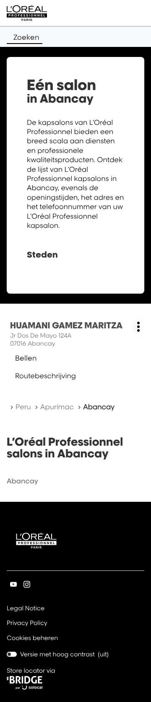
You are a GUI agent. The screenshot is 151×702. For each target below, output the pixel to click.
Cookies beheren (32, 638)
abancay (22, 481)
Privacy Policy (27, 623)
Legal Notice (25, 609)
